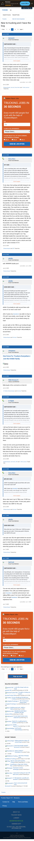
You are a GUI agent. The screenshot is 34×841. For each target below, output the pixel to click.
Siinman (15, 337)
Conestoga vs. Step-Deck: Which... (19, 764)
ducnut (12, 87)
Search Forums (7, 15)
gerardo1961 (8, 690)
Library (16, 818)
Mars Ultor (15, 774)
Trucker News (16, 815)
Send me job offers (17, 144)
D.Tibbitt (5, 391)
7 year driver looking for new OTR (21, 773)
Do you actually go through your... (20, 697)
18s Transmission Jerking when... (24, 701)
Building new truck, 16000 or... (18, 707)
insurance (16, 314)
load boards (18, 728)
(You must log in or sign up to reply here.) (11, 667)
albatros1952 (8, 714)
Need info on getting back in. (19, 721)
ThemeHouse (27, 837)
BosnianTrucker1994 (10, 695)
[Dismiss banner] (32, 3)
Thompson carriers (18, 767)
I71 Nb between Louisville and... (21, 778)
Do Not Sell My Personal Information (16, 827)
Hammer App (16, 824)
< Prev (3, 29)
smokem (14, 722)
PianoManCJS (18, 752)
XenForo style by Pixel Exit (17, 835)
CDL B (15, 139)
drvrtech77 (16, 779)
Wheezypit (16, 769)
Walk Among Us (13, 380)
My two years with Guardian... (18, 760)
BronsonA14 (17, 747)
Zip (5, 121)
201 (13, 248)
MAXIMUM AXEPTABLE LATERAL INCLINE (20, 711)
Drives (14, 724)
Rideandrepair (6, 87)
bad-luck (11, 562)
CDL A (7, 139)
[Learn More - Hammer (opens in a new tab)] (17, 3)
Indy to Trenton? (19, 750)
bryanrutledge (18, 729)
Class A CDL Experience (11, 128)
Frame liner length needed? (21, 745)
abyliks (10, 258)
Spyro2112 (16, 726)
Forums (5, 10)
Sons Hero (17, 87)
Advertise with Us (16, 821)
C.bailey (14, 699)
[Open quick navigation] (30, 19)
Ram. (11, 765)
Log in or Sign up (26, 8)
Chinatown (11, 351)
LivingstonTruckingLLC (11, 704)
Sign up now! (17, 676)
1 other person (25, 87)
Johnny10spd (18, 742)
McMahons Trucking (10, 758)
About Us (16, 812)
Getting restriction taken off (22, 740)
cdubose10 (16, 717)
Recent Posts (16, 15)
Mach (11, 709)
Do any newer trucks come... (21, 716)
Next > (21, 29)
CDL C (23, 139)
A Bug (12, 762)
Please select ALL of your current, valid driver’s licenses (15, 136)
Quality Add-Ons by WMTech (17, 836)
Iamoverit (11, 38)
